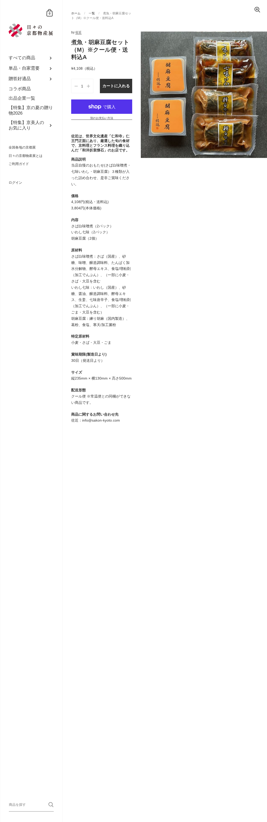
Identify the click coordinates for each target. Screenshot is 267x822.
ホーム (76, 13)
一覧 (92, 13)
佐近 (78, 32)
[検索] (51, 804)
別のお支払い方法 (101, 118)
